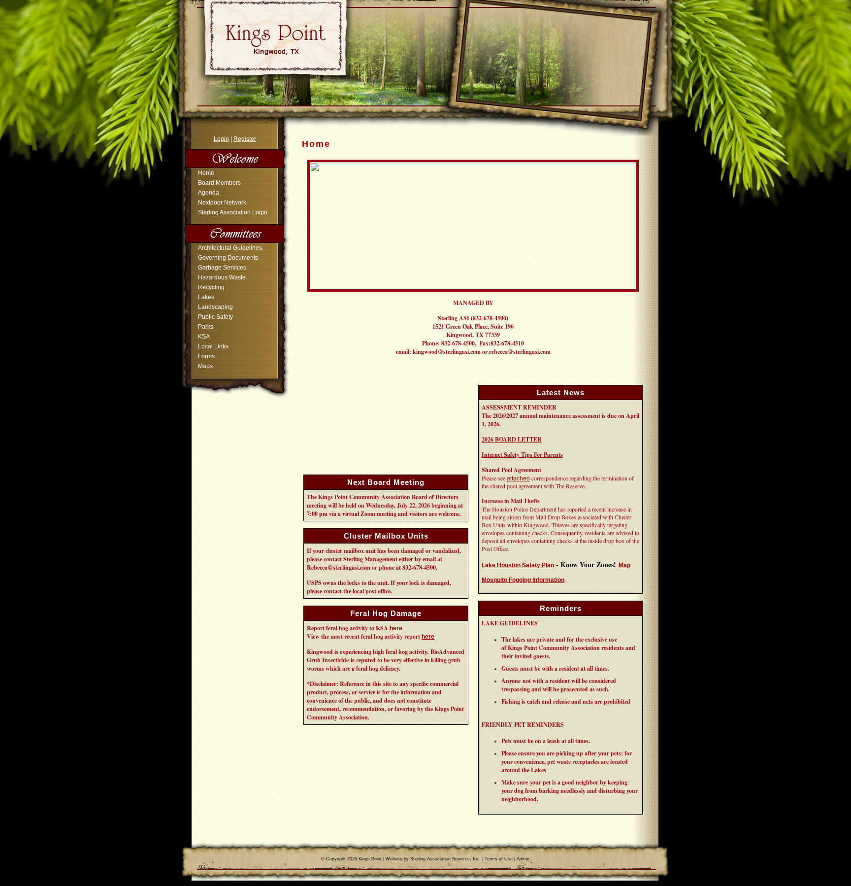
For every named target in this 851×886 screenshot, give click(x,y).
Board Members (219, 182)
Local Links (213, 346)
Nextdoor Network (222, 202)
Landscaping (215, 307)
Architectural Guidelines (230, 247)
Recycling (211, 287)
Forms (206, 356)
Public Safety (215, 316)
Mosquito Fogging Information (523, 580)
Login (221, 139)
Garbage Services (222, 267)
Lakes (206, 297)
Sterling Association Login (232, 212)
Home (206, 173)
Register (244, 139)
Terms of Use (499, 858)
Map (624, 565)
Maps (205, 366)
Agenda (208, 192)
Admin (523, 858)
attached (518, 478)
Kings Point (370, 858)
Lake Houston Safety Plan (518, 565)
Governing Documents (228, 257)
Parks (205, 326)
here (396, 628)
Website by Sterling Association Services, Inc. (433, 858)
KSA (204, 336)
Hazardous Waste (222, 277)
